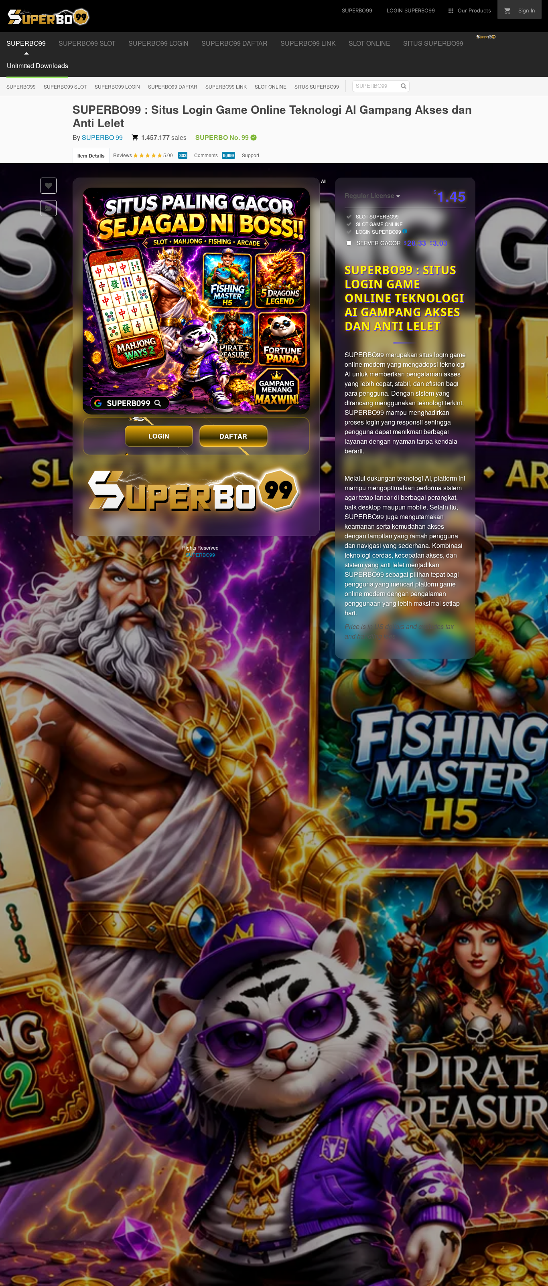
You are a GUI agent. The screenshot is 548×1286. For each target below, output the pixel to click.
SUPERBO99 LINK (308, 43)
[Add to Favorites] (49, 186)
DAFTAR (233, 436)
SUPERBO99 (26, 43)
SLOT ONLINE (369, 43)
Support (250, 155)
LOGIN (159, 436)
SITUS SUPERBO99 (433, 43)
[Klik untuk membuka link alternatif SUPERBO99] (196, 301)
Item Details (91, 155)
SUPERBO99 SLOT (87, 43)
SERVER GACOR (402, 243)
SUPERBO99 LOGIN (158, 43)
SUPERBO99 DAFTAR (234, 43)
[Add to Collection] (49, 208)
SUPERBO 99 (102, 137)
